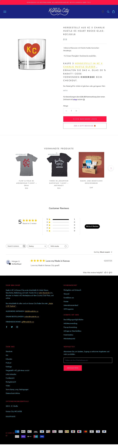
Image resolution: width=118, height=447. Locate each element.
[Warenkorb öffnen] (113, 11)
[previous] (7, 168)
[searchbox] (14, 246)
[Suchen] (108, 11)
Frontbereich (10, 378)
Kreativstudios (68, 335)
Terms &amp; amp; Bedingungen (17, 389)
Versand (66, 294)
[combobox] (37, 246)
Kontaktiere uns (69, 297)
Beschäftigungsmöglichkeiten (73, 319)
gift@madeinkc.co (28, 322)
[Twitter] (73, 90)
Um (7, 355)
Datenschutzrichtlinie (13, 393)
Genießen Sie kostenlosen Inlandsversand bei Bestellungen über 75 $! (59, 2)
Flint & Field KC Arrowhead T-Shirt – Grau (26, 183)
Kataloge (9, 366)
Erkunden (9, 359)
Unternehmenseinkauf (71, 305)
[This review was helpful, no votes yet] (105, 272)
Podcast (8, 363)
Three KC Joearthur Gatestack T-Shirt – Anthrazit (59, 183)
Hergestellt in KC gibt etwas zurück (17, 370)
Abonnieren (72, 368)
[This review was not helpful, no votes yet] (109, 272)
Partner (66, 301)
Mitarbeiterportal (69, 338)
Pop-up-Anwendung (70, 327)
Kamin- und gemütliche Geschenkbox (91, 182)
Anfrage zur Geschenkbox (72, 331)
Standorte (9, 351)
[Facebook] (70, 90)
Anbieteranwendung (70, 323)
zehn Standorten (44, 293)
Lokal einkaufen (11, 374)
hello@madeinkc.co (31, 311)
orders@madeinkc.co (31, 316)
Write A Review (92, 226)
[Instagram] (17, 326)
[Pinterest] (76, 90)
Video (8, 385)
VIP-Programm (69, 309)
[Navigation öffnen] (4, 12)
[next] (110, 168)
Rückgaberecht (11, 382)
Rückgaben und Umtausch (72, 290)
